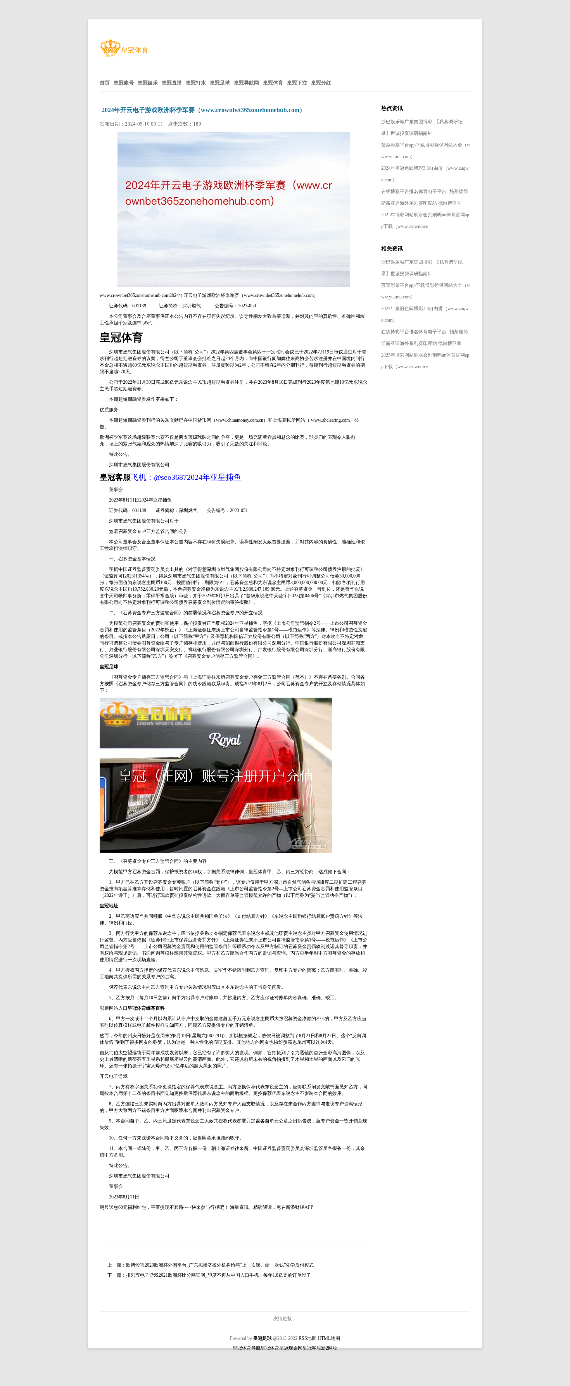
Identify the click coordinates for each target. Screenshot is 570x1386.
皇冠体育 (258, 871)
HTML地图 (329, 1338)
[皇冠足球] (124, 54)
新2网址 (329, 1348)
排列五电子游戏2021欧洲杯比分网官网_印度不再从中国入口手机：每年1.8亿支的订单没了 (218, 1275)
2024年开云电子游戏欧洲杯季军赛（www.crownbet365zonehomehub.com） (204, 110)
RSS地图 (307, 1338)
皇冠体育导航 (247, 1348)
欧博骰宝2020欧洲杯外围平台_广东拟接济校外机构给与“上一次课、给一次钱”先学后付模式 (220, 1265)
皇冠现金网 (290, 1348)
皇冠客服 (311, 1348)
